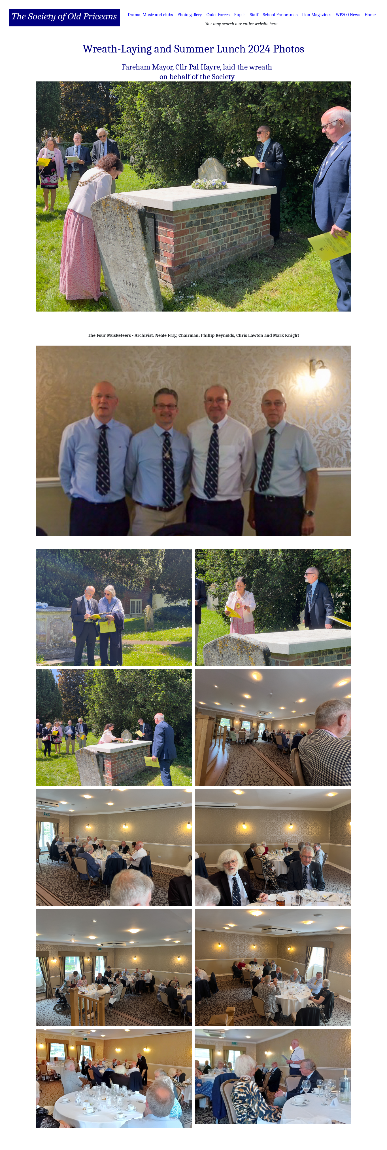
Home (370, 14)
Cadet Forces (218, 14)
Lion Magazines (316, 14)
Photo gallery (189, 14)
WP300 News (348, 14)
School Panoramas (280, 14)
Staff (254, 14)
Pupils (239, 14)
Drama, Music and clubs (150, 14)
